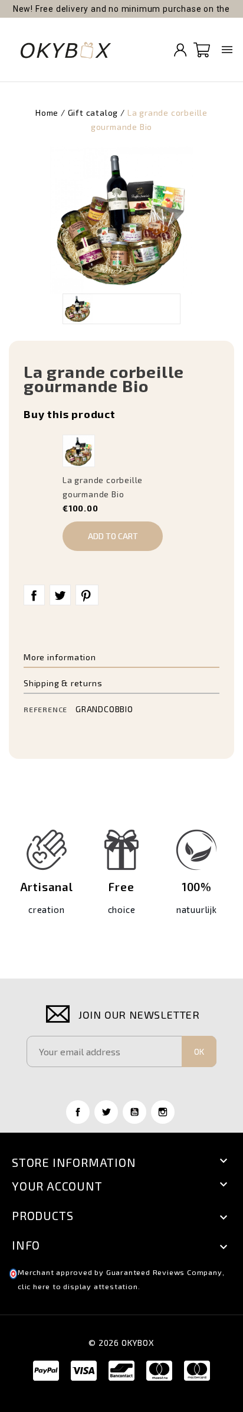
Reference (45, 709)
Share (34, 595)
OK (199, 1051)
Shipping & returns (63, 683)
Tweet (60, 595)
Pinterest (87, 595)
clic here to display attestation (78, 1286)
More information (60, 657)
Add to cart (113, 536)
